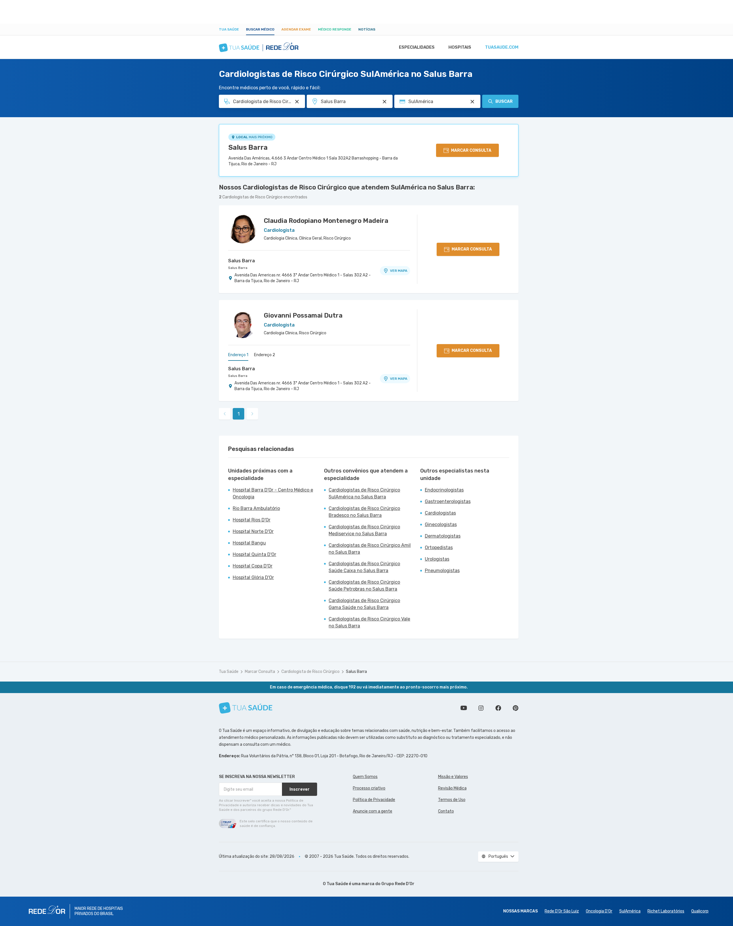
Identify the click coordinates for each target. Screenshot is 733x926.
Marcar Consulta (260, 671)
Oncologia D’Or (599, 911)
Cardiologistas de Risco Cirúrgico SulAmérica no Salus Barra (364, 493)
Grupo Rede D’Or (397, 883)
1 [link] (239, 414)
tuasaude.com (501, 47)
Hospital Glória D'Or (253, 577)
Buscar (504, 101)
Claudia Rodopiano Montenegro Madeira (326, 221)
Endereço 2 (264, 354)
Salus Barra (248, 147)
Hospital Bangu (249, 543)
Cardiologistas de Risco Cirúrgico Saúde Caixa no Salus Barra (364, 567)
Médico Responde (334, 29)
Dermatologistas (443, 536)
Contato (446, 811)
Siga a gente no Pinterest (515, 708)
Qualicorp (700, 911)
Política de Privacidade (374, 799)
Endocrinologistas (444, 490)
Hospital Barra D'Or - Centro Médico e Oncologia (273, 493)
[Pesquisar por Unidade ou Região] (384, 101)
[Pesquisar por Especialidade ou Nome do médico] (296, 101)
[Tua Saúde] (245, 708)
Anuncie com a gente (372, 811)
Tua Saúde (229, 29)
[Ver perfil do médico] (242, 229)
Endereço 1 (238, 354)
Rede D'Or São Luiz (562, 911)
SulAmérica (630, 911)
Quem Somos (365, 776)
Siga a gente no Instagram (481, 708)
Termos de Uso (451, 799)
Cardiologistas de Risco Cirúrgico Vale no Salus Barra (369, 622)
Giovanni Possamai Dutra (303, 315)
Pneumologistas (442, 570)
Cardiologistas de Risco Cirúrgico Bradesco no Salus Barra (364, 512)
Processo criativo (369, 788)
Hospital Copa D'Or (252, 566)
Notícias (366, 29)
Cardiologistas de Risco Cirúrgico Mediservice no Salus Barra (364, 530)
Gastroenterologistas (448, 501)
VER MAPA (398, 271)
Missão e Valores (453, 776)
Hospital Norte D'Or (253, 531)
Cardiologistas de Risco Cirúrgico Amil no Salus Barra (370, 548)
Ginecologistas (441, 524)
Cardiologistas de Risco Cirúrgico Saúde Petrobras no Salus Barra (364, 585)
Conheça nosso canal (464, 708)
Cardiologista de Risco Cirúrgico (310, 671)
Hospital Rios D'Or (251, 520)
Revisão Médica (452, 788)
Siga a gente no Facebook (498, 708)
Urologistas (437, 559)
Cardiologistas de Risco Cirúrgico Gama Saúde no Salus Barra (364, 604)
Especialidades (417, 47)
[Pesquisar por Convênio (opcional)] (472, 101)
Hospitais (459, 47)
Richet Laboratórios (665, 911)
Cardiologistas (440, 513)
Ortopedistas (439, 547)
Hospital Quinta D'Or (254, 554)
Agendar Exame (296, 29)
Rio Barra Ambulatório (256, 508)
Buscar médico (260, 29)
